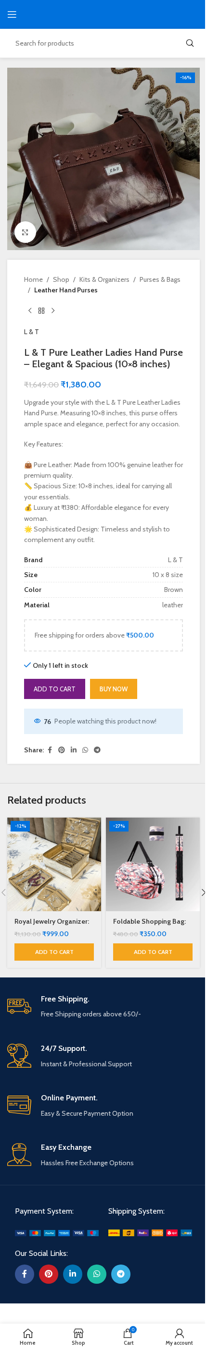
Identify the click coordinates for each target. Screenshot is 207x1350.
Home (33, 279)
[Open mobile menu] (12, 14)
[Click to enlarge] (25, 232)
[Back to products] (41, 311)
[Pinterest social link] (61, 750)
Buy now (114, 689)
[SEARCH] (189, 43)
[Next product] (53, 311)
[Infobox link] (103, 1007)
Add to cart (55, 689)
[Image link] (57, 1232)
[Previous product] (30, 311)
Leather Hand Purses (66, 290)
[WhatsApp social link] (85, 750)
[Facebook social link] (49, 750)
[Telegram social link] (97, 750)
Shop (61, 279)
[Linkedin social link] (73, 750)
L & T (31, 331)
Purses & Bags (160, 279)
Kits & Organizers (104, 279)
